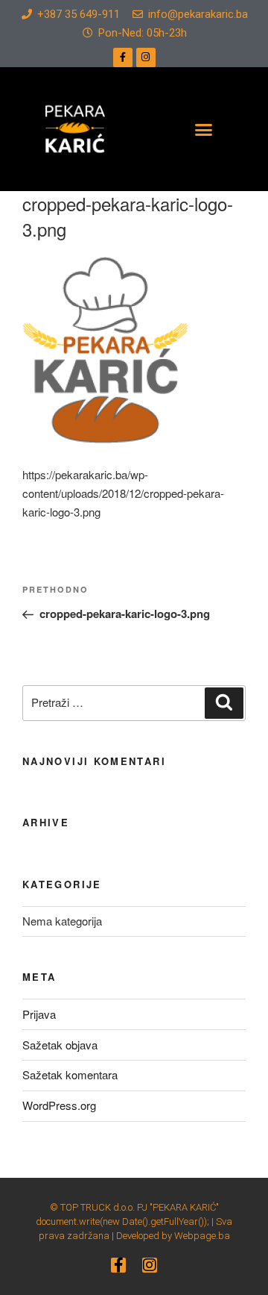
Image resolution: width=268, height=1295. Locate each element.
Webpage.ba (202, 1235)
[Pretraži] (224, 703)
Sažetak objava (60, 1044)
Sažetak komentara (70, 1074)
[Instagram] (146, 57)
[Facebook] (123, 57)
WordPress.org (59, 1105)
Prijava (39, 1014)
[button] (204, 129)
